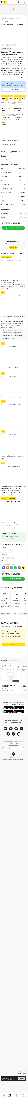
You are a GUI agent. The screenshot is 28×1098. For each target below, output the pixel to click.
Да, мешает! (13, 247)
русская (4, 124)
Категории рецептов (13, 745)
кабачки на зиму (5, 613)
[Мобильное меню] (1, 2)
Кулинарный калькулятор (8, 140)
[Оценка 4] (10, 558)
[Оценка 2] (5, 558)
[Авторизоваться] (24, 2)
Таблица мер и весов (7, 144)
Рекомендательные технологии (12, 743)
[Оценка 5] (13, 558)
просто (14, 613)
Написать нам (14, 749)
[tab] (4, 1095)
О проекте (6, 739)
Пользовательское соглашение (10, 741)
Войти (13, 644)
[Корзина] (21, 2)
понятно (21, 1078)
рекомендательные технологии (7, 1079)
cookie (11, 1079)
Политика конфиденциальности (16, 739)
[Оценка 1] (3, 558)
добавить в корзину (13, 228)
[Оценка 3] (8, 558)
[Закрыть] (25, 1071)
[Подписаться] (17, 666)
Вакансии (21, 741)
